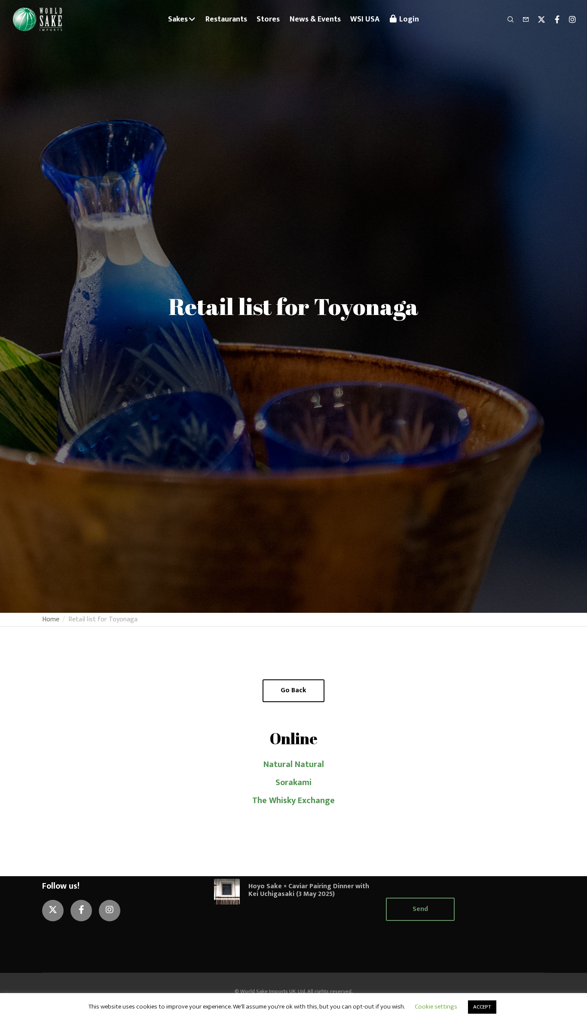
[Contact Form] (522, 19)
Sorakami (293, 782)
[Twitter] (537, 19)
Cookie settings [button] (436, 1006)
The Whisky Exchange (293, 800)
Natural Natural (293, 764)
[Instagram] (568, 19)
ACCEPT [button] (482, 1007)
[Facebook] (553, 19)
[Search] (506, 19)
